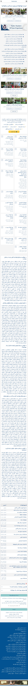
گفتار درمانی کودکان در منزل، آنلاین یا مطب (16, 640)
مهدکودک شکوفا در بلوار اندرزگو (23, 247)
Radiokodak (14, 1)
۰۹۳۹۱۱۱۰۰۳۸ (9, 21)
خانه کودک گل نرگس (22, 541)
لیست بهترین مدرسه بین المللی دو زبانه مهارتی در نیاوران (13, 671)
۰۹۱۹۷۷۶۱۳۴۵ (9, 93)
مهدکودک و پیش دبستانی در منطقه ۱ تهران (13, 49)
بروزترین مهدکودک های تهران (19, 633)
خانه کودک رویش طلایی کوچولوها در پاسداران (23, 216)
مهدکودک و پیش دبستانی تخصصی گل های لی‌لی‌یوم (18, 558)
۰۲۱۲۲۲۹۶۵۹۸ (9, 78)
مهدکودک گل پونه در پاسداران (22, 192)
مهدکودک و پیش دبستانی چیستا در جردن (14, 617)
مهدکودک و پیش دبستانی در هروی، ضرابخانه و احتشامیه (13, 51)
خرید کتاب (23, 666)
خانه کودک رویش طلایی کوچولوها (20, 544)
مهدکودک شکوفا (23, 514)
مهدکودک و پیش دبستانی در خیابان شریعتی (13, 36)
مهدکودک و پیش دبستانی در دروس (13, 38)
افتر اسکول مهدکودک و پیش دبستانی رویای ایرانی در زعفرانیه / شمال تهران (15, 657)
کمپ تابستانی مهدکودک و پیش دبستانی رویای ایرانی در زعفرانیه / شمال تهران (14, 659)
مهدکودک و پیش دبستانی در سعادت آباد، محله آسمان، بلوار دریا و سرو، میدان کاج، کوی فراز (14, 603)
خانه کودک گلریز (23, 537)
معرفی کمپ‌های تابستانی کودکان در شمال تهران (16, 646)
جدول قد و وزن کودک (21, 662)
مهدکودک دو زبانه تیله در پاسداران (9, 149)
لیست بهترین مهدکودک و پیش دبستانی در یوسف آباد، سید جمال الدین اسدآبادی (14, 599)
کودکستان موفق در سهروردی (14, 614)
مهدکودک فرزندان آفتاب (22, 555)
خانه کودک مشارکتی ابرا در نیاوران (23, 239)
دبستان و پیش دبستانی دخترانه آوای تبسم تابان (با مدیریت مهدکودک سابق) (22, 174)
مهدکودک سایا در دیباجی (9, 192)
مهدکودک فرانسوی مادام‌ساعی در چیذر (23, 203)
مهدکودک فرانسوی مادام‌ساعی (20, 517)
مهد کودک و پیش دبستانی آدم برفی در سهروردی (14, 612)
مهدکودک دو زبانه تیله (22, 548)
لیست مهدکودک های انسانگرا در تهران (17, 635)
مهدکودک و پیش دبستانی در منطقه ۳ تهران (13, 34)
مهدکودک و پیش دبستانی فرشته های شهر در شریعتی (14, 615)
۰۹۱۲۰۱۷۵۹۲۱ (17, 78)
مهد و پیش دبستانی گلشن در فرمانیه (9, 239)
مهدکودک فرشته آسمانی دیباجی (23, 149)
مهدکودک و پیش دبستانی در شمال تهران (13, 63)
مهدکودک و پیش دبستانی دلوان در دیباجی (14, 89)
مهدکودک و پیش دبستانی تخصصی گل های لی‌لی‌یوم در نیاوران (14, 75)
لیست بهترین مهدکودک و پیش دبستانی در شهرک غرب (14, 601)
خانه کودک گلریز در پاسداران (9, 203)
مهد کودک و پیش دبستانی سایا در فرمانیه (9, 216)
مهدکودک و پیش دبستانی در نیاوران (13, 41)
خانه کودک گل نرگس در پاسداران (9, 160)
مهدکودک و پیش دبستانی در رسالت (18, 639)
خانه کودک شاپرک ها (22, 531)
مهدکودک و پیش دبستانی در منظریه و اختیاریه (13, 61)
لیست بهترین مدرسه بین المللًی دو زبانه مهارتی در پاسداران (16, 668)
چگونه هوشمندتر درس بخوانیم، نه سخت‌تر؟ (16, 651)
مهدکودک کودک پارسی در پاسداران (23, 160)
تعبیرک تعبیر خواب (22, 660)
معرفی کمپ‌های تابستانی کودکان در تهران (17, 644)
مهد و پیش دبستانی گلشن (21, 528)
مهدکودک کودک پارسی (22, 551)
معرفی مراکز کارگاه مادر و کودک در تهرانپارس (16, 637)
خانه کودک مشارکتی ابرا (22, 512)
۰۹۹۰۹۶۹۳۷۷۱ (17, 109)
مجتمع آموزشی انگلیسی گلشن (20, 508)
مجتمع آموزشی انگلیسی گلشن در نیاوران (14, 16)
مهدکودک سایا (23, 520)
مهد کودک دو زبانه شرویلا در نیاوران (9, 171)
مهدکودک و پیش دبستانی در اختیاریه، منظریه (13, 59)
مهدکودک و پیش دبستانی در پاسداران (13, 43)
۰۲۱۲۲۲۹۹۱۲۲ (17, 21)
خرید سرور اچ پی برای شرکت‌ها (19, 664)
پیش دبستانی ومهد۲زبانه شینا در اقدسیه (9, 138)
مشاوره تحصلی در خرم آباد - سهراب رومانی (17, 673)
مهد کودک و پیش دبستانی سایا (20, 534)
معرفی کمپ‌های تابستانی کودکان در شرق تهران (16, 648)
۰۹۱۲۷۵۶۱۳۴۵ (17, 93)
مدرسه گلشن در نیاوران (21, 642)
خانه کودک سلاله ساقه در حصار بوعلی (22, 137)
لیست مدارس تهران (21, 628)
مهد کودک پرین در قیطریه (9, 228)
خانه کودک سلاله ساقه (22, 522)
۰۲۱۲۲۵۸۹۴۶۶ (9, 109)
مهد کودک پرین (23, 578)
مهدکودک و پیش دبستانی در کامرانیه (13, 53)
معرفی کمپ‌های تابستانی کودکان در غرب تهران (16, 650)
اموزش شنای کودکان (21, 653)
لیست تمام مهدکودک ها (20, 629)
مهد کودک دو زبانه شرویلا (21, 571)
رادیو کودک (23, 631)
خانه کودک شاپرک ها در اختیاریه (22, 228)
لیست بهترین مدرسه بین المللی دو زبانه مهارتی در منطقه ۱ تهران (14, 670)
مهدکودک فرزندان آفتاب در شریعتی (14, 105)
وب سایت (14, 95)
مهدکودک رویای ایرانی (21, 655)
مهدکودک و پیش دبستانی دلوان (20, 510)
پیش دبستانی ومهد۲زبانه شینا (20, 525)
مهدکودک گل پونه (23, 562)
